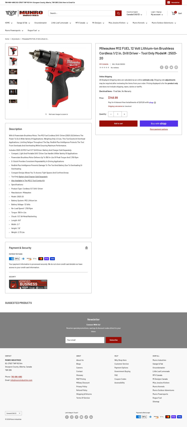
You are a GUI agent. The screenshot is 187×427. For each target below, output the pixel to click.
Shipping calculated (115, 106)
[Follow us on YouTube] (81, 417)
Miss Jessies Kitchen (117, 23)
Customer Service (121, 364)
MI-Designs (96, 23)
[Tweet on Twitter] (171, 67)
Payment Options (121, 368)
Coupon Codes (120, 379)
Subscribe (114, 340)
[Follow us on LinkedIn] (91, 417)
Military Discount (83, 383)
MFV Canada (80, 23)
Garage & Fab (22, 23)
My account (156, 14)
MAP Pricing (81, 379)
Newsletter (175, 2)
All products (16, 39)
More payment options (159, 129)
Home (7, 39)
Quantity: (103, 114)
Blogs (78, 364)
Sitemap (156, 401)
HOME (7, 23)
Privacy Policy (81, 386)
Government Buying (122, 371)
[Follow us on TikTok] (86, 417)
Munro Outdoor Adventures (162, 23)
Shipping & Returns (84, 394)
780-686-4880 (16, 377)
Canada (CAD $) (11, 413)
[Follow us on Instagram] (72, 417)
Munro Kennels (139, 23)
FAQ (116, 375)
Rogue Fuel (32, 30)
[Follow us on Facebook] (67, 417)
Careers (79, 368)
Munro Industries (159, 360)
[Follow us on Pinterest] (76, 417)
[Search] (118, 13)
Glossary (79, 375)
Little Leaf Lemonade (59, 23)
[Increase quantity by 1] (124, 114)
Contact (79, 371)
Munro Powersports (12, 30)
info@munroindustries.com (21, 380)
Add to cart (118, 124)
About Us (80, 360)
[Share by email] (176, 67)
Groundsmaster (40, 23)
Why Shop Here (120, 360)
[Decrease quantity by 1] (111, 114)
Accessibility (119, 383)
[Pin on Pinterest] (166, 67)
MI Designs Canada (160, 379)
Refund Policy (81, 390)
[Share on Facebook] (161, 67)
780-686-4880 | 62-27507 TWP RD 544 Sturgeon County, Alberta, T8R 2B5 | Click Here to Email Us (40, 2)
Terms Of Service (83, 398)
